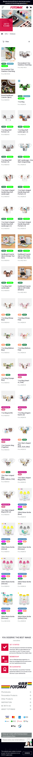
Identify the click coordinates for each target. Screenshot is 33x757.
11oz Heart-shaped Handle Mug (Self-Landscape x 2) (7, 224)
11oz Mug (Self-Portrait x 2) (6, 131)
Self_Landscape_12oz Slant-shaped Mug (25, 161)
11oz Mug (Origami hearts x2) (24, 414)
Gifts (6, 34)
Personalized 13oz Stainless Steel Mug (8, 70)
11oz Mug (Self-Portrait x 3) (6, 161)
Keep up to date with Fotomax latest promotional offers (15, 735)
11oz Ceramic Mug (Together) (7, 446)
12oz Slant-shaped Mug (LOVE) (24, 478)
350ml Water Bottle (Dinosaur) (24, 548)
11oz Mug (21, 102)
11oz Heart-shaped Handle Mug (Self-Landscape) (7, 192)
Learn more (9, 755)
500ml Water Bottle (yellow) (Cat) (24, 617)
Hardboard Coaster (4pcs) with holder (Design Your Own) (24, 256)
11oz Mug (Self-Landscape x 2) (23, 131)
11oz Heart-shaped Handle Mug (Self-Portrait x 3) (24, 224)
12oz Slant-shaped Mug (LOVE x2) (7, 511)
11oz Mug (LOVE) (7, 413)
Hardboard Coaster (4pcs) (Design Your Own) (8, 256)
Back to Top (16, 745)
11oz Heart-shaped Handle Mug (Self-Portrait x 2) (24, 192)
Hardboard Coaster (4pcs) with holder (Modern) (24, 288)
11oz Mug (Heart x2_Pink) (23, 381)
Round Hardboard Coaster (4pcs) (7, 96)
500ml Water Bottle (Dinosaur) (7, 617)
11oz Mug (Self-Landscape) (6, 287)
